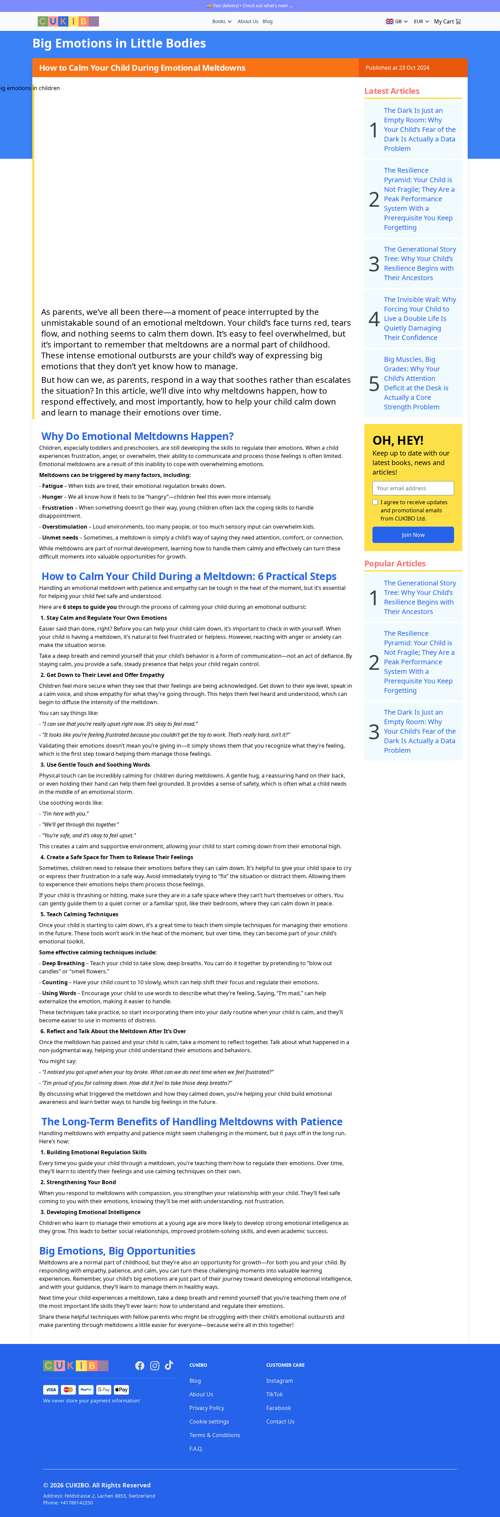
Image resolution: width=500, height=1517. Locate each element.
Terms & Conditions (214, 1435)
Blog (268, 21)
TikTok (274, 1394)
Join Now (413, 535)
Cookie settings (209, 1421)
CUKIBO (77, 1485)
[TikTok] (169, 1365)
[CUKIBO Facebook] (139, 1365)
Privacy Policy (206, 1408)
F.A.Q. (196, 1448)
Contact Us (280, 1421)
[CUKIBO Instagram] (154, 1365)
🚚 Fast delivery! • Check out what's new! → (250, 5)
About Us (248, 21)
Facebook (278, 1408)
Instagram (279, 1380)
